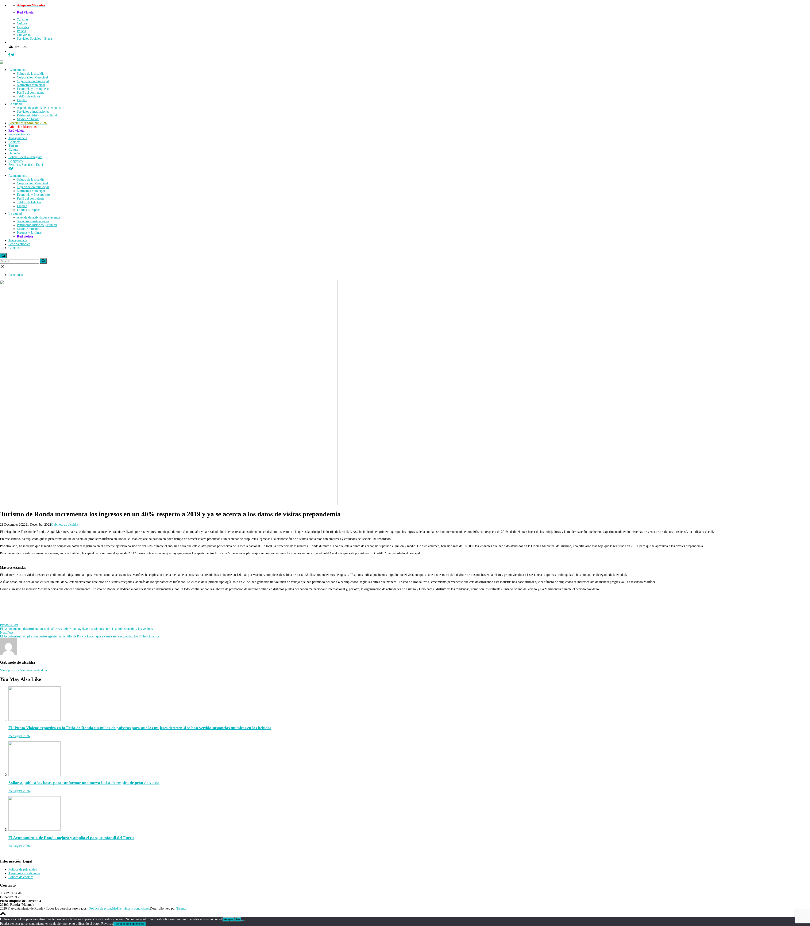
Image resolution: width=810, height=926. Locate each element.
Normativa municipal (31, 85)
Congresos (24, 34)
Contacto (14, 142)
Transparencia (17, 138)
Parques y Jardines (29, 232)
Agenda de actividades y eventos (39, 107)
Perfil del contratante (30, 92)
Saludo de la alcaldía (30, 73)
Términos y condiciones (24, 873)
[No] (243, 920)
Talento (181, 908)
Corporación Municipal (32, 77)
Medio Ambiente (28, 119)
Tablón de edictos (28, 96)
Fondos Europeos (28, 210)
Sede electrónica (19, 134)
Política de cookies (20, 877)
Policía (21, 31)
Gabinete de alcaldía (64, 524)
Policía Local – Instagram (25, 157)
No (238, 919)
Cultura (22, 23)
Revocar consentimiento (129, 923)
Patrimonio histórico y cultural (37, 115)
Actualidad (15, 275)
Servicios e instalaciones (33, 111)
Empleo (22, 100)
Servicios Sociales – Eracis (35, 38)
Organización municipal (33, 81)
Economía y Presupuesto (33, 194)
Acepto (228, 919)
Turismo (22, 19)
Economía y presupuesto (33, 88)
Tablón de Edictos (29, 202)
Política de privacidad (22, 869)
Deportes (23, 27)
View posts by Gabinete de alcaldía (23, 670)
